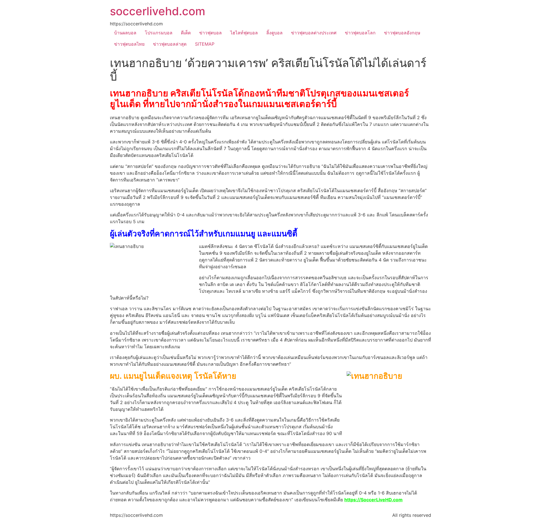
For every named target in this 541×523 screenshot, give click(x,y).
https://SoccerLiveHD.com (373, 499)
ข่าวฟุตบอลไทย (129, 44)
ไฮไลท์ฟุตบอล (244, 33)
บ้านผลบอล (125, 33)
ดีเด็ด (186, 33)
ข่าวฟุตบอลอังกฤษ (402, 33)
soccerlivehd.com (157, 11)
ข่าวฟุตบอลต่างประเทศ (313, 33)
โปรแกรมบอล (158, 33)
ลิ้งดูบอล (274, 33)
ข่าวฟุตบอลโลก (360, 33)
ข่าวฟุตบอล (210, 33)
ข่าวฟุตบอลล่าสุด (170, 44)
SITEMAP (204, 44)
